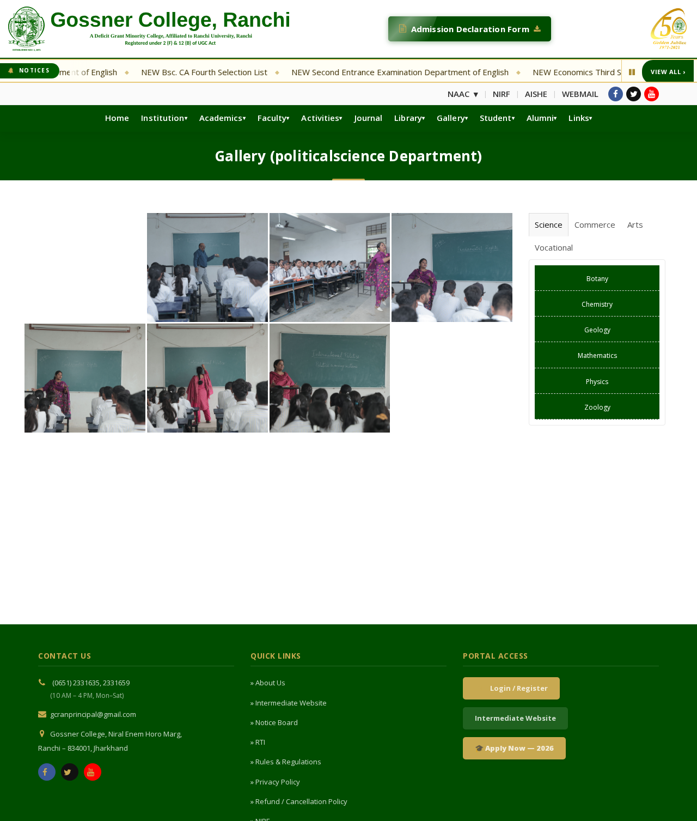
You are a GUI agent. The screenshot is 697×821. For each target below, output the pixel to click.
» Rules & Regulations (285, 762)
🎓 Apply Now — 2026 (514, 748)
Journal (368, 117)
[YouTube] (651, 94)
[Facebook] (615, 94)
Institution (162, 117)
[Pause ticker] (632, 72)
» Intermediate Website (288, 703)
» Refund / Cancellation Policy (298, 801)
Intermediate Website (515, 718)
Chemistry (597, 304)
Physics (597, 381)
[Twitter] (633, 94)
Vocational (554, 247)
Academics (221, 117)
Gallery (451, 117)
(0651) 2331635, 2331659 (91, 683)
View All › (668, 72)
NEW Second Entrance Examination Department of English (370, 71)
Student (496, 117)
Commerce (594, 224)
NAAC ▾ (463, 93)
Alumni (540, 117)
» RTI (257, 742)
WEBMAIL (580, 93)
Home (117, 117)
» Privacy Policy (275, 782)
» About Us (267, 683)
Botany (597, 278)
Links (578, 117)
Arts (635, 224)
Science (549, 224)
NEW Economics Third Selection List (570, 71)
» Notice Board (274, 722)
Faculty (272, 117)
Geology (597, 330)
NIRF (501, 93)
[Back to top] (673, 795)
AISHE (536, 93)
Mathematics (597, 355)
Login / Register (517, 688)
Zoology (597, 407)
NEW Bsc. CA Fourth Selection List (175, 71)
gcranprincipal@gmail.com (93, 714)
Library (408, 117)
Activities (320, 117)
